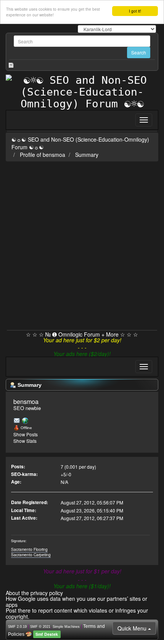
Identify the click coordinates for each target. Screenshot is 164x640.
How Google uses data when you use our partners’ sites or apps (76, 601)
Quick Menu (132, 628)
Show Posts (25, 434)
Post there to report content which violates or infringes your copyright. (77, 613)
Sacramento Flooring (29, 549)
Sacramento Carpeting (31, 554)
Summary (86, 154)
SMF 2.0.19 (17, 627)
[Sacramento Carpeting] (25, 420)
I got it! (135, 11)
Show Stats (25, 440)
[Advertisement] (82, 244)
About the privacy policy (34, 593)
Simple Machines (66, 627)
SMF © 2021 (40, 627)
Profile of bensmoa (42, 154)
